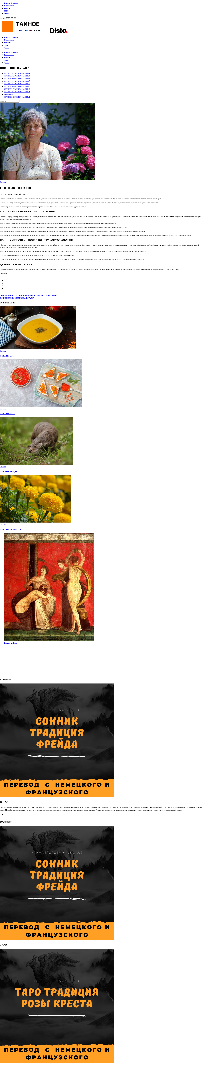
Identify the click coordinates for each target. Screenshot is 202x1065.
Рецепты (7, 8)
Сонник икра (7, 413)
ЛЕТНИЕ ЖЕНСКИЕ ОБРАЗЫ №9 (17, 76)
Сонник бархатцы (10, 529)
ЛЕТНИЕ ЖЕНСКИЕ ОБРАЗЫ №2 (17, 97)
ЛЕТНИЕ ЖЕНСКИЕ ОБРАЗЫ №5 (17, 86)
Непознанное (9, 6)
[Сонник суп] (38, 348)
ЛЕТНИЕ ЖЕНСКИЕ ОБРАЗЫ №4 (17, 89)
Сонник (3, 182)
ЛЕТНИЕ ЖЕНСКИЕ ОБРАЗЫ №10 (17, 73)
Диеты (6, 13)
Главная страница (11, 3)
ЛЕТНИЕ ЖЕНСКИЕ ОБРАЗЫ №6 (17, 84)
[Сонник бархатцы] (35, 522)
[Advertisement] (63, 661)
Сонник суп (8, 94)
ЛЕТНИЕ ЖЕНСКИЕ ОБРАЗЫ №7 (17, 81)
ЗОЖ (6, 11)
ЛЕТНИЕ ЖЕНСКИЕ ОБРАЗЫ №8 (17, 78)
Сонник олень (17, 298)
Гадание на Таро (10, 643)
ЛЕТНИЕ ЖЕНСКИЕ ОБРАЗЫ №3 (17, 91)
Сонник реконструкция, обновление (29, 295)
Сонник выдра (8, 471)
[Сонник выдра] (36, 464)
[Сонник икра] (41, 406)
